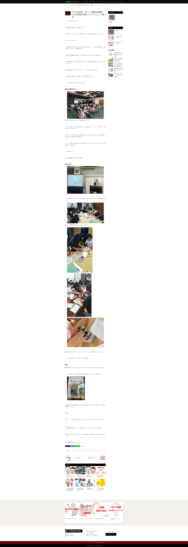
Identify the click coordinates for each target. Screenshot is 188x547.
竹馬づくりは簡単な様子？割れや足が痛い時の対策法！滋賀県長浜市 (118, 65)
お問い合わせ (120, 1)
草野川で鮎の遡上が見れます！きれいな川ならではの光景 (118, 75)
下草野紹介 (86, 1)
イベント (114, 1)
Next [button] (124, 513)
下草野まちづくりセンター (72, 1)
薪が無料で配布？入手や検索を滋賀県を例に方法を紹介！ (118, 54)
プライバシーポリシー (87, 542)
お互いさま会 (109, 1)
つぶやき (67, 12)
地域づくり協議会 (92, 1)
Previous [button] (63, 513)
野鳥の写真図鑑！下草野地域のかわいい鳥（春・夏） (118, 70)
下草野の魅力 (97, 542)
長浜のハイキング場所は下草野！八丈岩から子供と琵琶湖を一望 (118, 60)
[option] (72, 513)
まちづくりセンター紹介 (101, 1)
